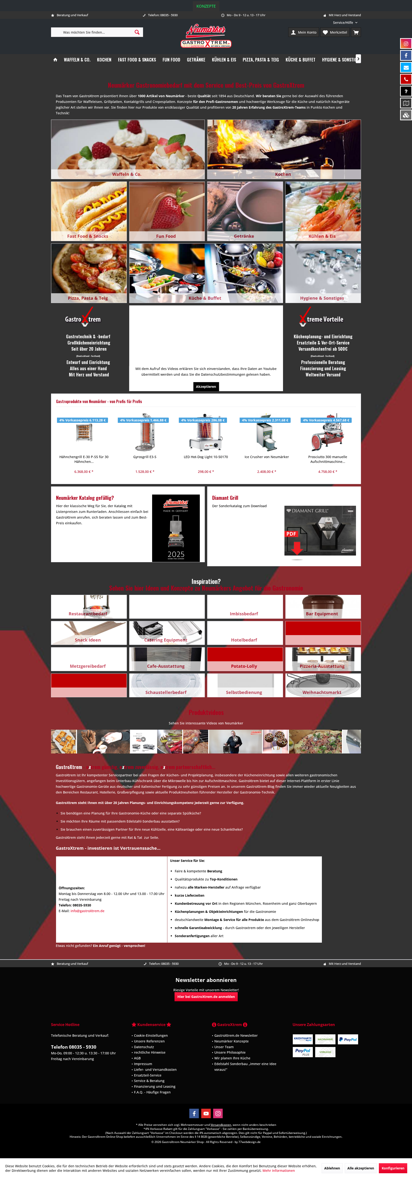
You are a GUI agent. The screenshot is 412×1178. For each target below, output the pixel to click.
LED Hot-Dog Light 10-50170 (145, 457)
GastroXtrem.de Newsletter (236, 1035)
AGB (137, 1058)
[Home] (55, 59)
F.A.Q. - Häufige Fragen (152, 1092)
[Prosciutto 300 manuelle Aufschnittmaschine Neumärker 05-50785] (267, 432)
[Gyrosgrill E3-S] (84, 432)
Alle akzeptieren (360, 1168)
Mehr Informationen (279, 1170)
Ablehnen (332, 1168)
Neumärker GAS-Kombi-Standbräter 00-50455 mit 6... (327, 459)
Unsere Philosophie (230, 1052)
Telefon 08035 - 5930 (73, 1047)
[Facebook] (194, 1113)
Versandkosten (221, 1125)
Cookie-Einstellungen (151, 1035)
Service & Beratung (149, 1080)
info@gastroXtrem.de (87, 911)
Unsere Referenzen (149, 1041)
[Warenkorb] (356, 32)
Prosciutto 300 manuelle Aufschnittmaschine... (266, 459)
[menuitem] (345, 22)
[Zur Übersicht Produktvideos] (206, 741)
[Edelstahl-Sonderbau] (406, 115)
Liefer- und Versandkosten (155, 1069)
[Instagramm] (406, 43)
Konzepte (206, 6)
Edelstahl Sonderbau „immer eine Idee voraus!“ (245, 1067)
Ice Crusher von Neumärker (206, 457)
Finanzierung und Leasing (154, 1086)
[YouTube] (206, 1113)
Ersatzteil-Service (147, 1075)
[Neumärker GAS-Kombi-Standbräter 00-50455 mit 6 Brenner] (328, 432)
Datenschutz (144, 1046)
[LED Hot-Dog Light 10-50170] (145, 432)
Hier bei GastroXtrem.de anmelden (206, 996)
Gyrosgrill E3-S (83, 457)
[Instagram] (218, 1113)
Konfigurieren (393, 1168)
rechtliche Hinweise (149, 1052)
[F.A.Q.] (406, 91)
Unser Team (224, 1046)
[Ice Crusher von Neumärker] (206, 432)
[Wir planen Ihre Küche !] (406, 103)
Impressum (143, 1064)
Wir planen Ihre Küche (232, 1058)
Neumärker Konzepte (231, 1041)
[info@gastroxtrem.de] (406, 67)
